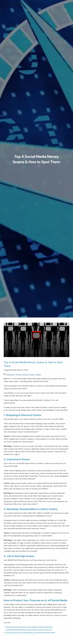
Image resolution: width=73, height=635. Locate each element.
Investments (10, 374)
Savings (38, 374)
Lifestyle (25, 374)
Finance (18, 374)
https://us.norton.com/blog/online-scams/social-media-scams (30, 632)
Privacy (31, 374)
